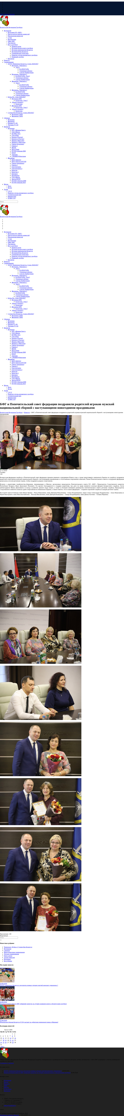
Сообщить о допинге (7, 1063)
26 (5, 1042)
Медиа (6, 1082)
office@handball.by (10, 1105)
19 (5, 1040)
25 (3, 1042)
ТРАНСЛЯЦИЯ (7, 14)
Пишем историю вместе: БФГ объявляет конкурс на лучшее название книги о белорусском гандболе (37, 1072)
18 (3, 1040)
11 (3, 1038)
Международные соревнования (14, 952)
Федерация (7, 949)
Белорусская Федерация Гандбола (11, 27)
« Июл (2, 1046)
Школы (6, 1087)
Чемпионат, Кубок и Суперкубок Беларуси (18, 947)
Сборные (7, 950)
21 (10, 1040)
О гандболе (7, 1089)
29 (13, 1042)
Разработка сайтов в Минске (9, 1115)
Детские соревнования (11, 954)
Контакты (7, 1091)
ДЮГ (5, 1085)
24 (1, 1042)
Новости (7, 1084)
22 (13, 1040)
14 (10, 1038)
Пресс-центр (8, 956)
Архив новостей (9, 957)
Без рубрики (8, 961)
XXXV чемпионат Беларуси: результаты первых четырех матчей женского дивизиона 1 (33, 1071)
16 (15, 1038)
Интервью (7, 959)
